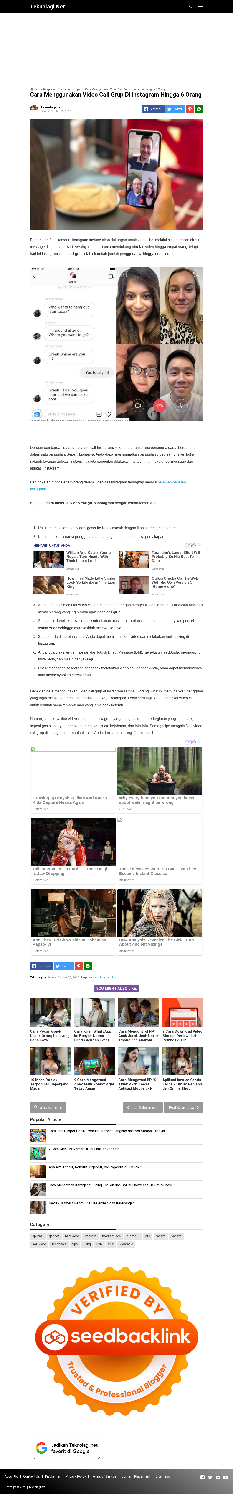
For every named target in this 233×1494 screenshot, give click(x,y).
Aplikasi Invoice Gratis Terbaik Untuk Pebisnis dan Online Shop (182, 1084)
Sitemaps (163, 1476)
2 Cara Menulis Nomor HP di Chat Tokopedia (84, 1149)
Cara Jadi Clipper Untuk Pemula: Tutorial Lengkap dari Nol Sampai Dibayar (107, 1131)
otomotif (133, 1236)
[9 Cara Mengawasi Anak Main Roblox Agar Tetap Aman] (94, 1061)
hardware (72, 1236)
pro (147, 1236)
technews (59, 1244)
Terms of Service (103, 1476)
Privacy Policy (76, 1476)
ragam (160, 1236)
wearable (126, 1244)
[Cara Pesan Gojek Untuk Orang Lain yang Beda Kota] (50, 1012)
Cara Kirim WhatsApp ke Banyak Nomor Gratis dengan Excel (92, 1035)
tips (113, 977)
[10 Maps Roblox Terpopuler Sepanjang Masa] (50, 1061)
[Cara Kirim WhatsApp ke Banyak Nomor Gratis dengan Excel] (94, 1012)
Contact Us (31, 1476)
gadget (54, 1236)
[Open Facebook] (202, 1477)
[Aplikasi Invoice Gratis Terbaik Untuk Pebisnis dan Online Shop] (182, 1061)
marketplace (111, 1236)
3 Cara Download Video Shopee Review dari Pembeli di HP (182, 1035)
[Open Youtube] (225, 1477)
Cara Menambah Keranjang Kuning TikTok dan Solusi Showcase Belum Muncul (110, 1185)
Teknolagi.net (36, 1487)
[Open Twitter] (210, 1477)
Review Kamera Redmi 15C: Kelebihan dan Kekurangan (91, 1203)
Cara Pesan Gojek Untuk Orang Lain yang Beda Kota (50, 1035)
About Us (11, 1476)
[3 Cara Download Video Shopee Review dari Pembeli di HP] (182, 1012)
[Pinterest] (190, 109)
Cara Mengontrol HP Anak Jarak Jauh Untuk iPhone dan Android (138, 1035)
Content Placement (136, 1476)
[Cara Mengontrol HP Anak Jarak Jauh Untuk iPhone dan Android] (138, 1012)
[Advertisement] (116, 49)
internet (105, 977)
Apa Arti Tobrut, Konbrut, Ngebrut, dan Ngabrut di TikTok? (95, 1167)
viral (111, 1244)
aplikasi (94, 977)
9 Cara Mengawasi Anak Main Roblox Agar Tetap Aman (94, 1084)
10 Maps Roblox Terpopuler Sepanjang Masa (49, 1084)
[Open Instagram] (218, 1477)
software (39, 1244)
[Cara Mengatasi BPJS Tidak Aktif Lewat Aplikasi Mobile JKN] (138, 1061)
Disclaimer (53, 1476)
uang (87, 1244)
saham (176, 1236)
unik (99, 1244)
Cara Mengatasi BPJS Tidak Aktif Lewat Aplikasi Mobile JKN (137, 1084)
